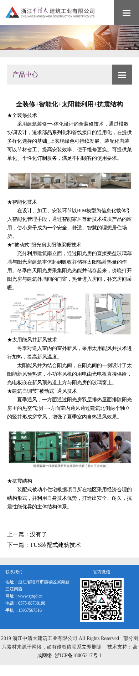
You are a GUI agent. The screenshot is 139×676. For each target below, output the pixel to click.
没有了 (38, 534)
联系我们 (13, 571)
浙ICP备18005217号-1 (78, 655)
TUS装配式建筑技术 (55, 545)
